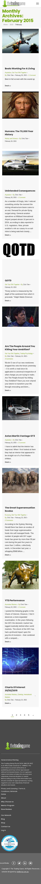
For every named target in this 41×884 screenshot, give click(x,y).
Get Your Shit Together (19, 72)
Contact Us (5, 826)
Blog (3, 819)
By (9, 75)
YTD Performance (15, 600)
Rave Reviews (6, 809)
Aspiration (8, 72)
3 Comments (9, 359)
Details (7, 85)
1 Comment (32, 75)
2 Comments (9, 520)
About (3, 798)
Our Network (6, 815)
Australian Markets (11, 604)
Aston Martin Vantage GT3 (20, 435)
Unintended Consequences (20, 190)
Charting (20, 694)
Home (3, 794)
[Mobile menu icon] (37, 3)
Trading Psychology (26, 353)
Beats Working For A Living (20, 68)
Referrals (14, 791)
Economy (8, 515)
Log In (3, 830)
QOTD (8, 280)
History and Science (11, 138)
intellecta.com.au (23, 872)
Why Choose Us (7, 802)
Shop (3, 823)
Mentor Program (7, 805)
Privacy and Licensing (9, 788)
